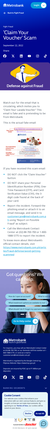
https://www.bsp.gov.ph (26, 363)
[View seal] (15, 419)
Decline (28, 414)
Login (36, 5)
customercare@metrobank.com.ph (16, 355)
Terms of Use (22, 406)
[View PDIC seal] (20, 419)
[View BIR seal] (29, 419)
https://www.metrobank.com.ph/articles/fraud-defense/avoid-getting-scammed (24, 251)
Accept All (40, 414)
